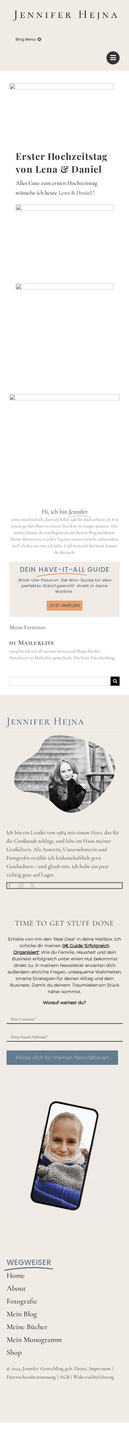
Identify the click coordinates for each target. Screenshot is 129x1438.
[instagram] (20, 885)
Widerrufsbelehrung (93, 1377)
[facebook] (9, 885)
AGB (64, 1377)
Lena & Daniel (75, 192)
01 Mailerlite (32, 642)
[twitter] (32, 885)
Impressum (100, 1368)
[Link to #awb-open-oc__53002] (113, 57)
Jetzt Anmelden (64, 605)
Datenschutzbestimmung (31, 1377)
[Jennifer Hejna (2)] (64, 8)
